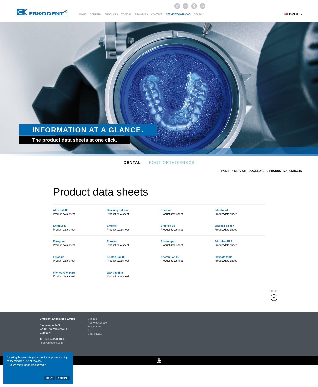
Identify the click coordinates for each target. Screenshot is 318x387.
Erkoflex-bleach (224, 225)
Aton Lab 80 (60, 210)
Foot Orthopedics (171, 162)
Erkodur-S (59, 225)
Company (95, 14)
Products (111, 14)
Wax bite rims (115, 272)
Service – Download (249, 170)
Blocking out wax (118, 210)
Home (82, 14)
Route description (98, 322)
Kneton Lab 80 (116, 257)
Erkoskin (58, 257)
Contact (156, 14)
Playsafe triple (223, 257)
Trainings (141, 14)
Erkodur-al (221, 210)
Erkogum (59, 241)
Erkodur (166, 210)
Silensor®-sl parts (64, 272)
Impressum (94, 326)
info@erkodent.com (51, 342)
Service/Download (178, 14)
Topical (126, 14)
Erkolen (112, 241)
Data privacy (95, 333)
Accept (62, 378)
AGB (90, 330)
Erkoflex (112, 225)
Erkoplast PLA (223, 241)
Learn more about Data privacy (28, 364)
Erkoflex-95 (168, 225)
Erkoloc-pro (168, 241)
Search (199, 14)
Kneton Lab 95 (170, 257)
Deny (49, 378)
